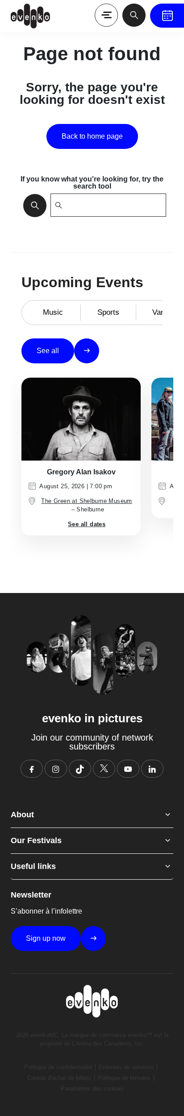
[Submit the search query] (32, 205)
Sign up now (46, 938)
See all (48, 350)
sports (108, 312)
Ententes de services (126, 1067)
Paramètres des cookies (92, 1088)
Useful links (33, 866)
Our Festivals (36, 840)
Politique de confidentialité (58, 1067)
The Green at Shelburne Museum (86, 501)
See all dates (86, 524)
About (22, 814)
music (53, 312)
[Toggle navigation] (106, 15)
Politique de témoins (124, 1078)
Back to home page (92, 136)
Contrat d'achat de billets (59, 1078)
